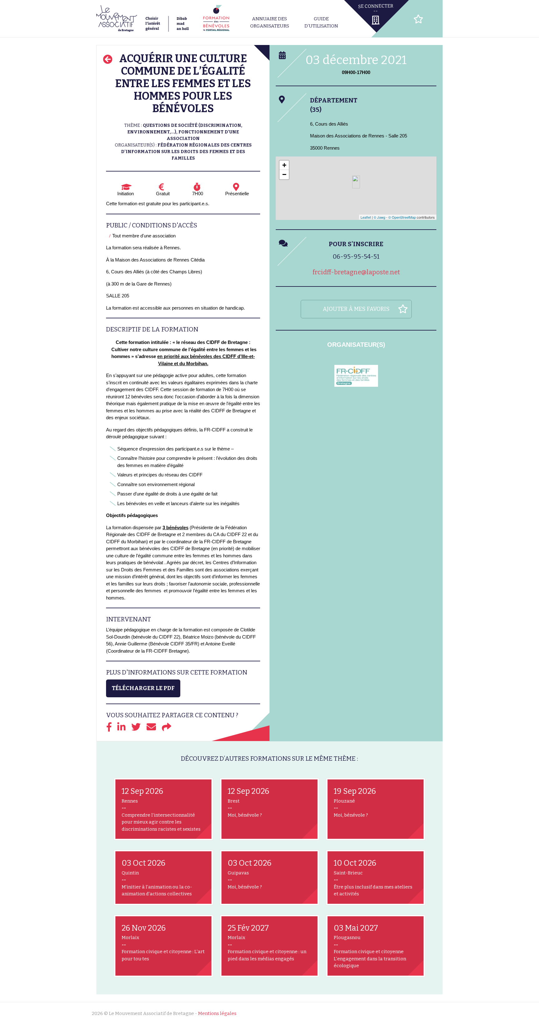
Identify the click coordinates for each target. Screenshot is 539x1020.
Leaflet (366, 217)
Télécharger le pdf (143, 688)
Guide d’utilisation (321, 22)
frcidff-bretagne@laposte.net (356, 272)
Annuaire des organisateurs (269, 22)
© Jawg (379, 217)
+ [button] (284, 165)
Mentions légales (217, 1013)
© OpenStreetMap (402, 217)
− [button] (284, 174)
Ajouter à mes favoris (356, 309)
